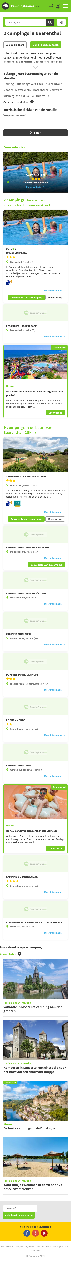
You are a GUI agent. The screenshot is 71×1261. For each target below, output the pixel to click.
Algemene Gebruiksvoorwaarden (41, 1246)
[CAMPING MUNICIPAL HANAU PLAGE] (35, 534)
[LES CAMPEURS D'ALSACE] (35, 312)
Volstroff (56, 90)
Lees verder (55, 412)
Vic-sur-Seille (25, 96)
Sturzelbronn (53, 84)
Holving (8, 84)
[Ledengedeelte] (58, 6)
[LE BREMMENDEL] (35, 706)
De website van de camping (26, 297)
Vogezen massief (14, 115)
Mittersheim (23, 90)
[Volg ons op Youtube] (44, 1233)
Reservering (55, 297)
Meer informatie (53, 290)
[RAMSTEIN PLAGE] (35, 227)
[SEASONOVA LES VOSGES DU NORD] (35, 454)
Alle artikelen (8, 954)
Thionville (42, 96)
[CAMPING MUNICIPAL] (35, 620)
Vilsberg (8, 96)
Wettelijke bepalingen (12, 1246)
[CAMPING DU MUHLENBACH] (35, 863)
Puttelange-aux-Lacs (29, 84)
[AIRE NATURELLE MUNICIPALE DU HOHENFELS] (35, 909)
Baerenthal (40, 90)
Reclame (64, 1246)
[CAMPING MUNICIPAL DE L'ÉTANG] (35, 580)
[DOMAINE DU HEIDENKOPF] (35, 661)
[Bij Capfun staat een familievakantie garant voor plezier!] (35, 362)
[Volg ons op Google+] (35, 1233)
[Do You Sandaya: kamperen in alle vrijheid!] (35, 802)
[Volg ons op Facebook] (26, 1233)
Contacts (35, 1251)
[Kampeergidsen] (52, 6)
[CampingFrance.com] (35, 6)
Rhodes (8, 90)
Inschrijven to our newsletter (18, 1215)
